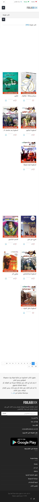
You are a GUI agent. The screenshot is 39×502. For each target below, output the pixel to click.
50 (35, 366)
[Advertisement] (19, 49)
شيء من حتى (31, 239)
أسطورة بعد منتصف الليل (10, 130)
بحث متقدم (17, 2)
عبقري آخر (15, 274)
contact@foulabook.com (29, 429)
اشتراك (4, 413)
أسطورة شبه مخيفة (30, 165)
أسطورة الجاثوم (31, 130)
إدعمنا (34, 425)
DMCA (36, 471)
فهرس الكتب (34, 486)
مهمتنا (33, 2)
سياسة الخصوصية (33, 478)
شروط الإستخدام (33, 482)
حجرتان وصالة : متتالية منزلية (28, 96)
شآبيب (16, 96)
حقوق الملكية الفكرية (32, 475)
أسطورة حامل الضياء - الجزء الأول (28, 308)
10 (6, 363)
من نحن (36, 468)
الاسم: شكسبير (13, 239)
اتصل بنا (34, 418)
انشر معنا (33, 422)
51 (32, 366)
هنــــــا (13, 393)
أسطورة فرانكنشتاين (29, 274)
